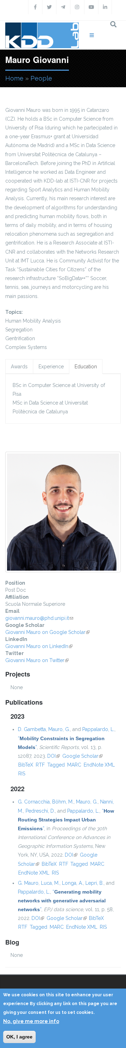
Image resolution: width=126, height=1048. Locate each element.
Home (14, 78)
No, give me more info (31, 1021)
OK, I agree (19, 1037)
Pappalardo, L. (98, 729)
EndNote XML (99, 765)
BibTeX (25, 765)
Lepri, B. (94, 883)
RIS (21, 773)
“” (66, 819)
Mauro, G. (59, 729)
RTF (40, 765)
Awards (19, 366)
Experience (51, 366)
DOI (53, 756)
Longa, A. (72, 883)
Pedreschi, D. (40, 811)
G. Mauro (28, 883)
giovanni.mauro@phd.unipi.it (39, 618)
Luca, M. (50, 883)
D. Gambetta (32, 729)
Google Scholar (82, 756)
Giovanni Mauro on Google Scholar (47, 632)
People (41, 78)
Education (86, 366)
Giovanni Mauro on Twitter (37, 660)
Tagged (56, 765)
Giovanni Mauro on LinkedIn (38, 646)
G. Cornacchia (34, 802)
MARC (74, 765)
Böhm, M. (63, 802)
